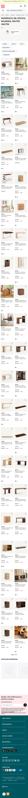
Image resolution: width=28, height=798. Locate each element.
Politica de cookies (20, 777)
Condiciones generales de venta (8, 777)
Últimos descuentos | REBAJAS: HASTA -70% (14, 1)
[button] (25, 6)
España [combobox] (6, 786)
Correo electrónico (6, 702)
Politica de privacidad (8, 778)
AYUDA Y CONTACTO (6, 718)
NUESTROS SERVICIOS (7, 724)
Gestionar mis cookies (12, 780)
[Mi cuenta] (21, 6)
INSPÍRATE (4, 730)
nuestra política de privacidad (7, 711)
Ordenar (4, 44)
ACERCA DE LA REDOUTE (7, 736)
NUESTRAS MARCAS (6, 742)
